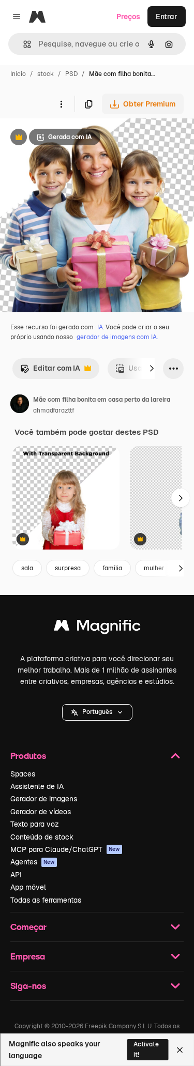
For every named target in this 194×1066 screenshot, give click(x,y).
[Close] (179, 1050)
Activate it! (146, 1049)
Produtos (28, 755)
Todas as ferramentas (45, 900)
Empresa (27, 956)
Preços (128, 16)
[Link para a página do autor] (19, 405)
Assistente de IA (37, 786)
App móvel (28, 887)
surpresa (68, 568)
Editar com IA (50, 370)
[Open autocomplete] (23, 44)
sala (27, 568)
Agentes (32, 861)
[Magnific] (97, 628)
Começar (28, 926)
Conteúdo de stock (41, 837)
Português (97, 712)
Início (18, 74)
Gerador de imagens (43, 798)
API (16, 874)
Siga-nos (28, 985)
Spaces (22, 774)
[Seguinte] (151, 368)
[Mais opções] (61, 104)
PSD (71, 74)
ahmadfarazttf (53, 410)
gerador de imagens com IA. (117, 337)
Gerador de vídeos (40, 811)
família (112, 568)
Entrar (166, 16)
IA (100, 327)
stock (45, 74)
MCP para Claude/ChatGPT (65, 849)
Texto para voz (34, 824)
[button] (97, 712)
